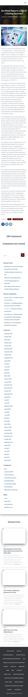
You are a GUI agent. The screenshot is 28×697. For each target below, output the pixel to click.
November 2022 (8, 351)
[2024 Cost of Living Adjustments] (14, 616)
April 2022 (6, 373)
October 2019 (7, 439)
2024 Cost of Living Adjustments (12, 277)
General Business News (10, 477)
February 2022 (8, 379)
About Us (19, 651)
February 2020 (8, 427)
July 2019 (6, 448)
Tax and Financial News (10, 484)
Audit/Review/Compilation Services (11, 658)
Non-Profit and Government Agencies (14, 678)
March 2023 (7, 339)
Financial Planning (9, 474)
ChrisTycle (7, 303)
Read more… (18, 564)
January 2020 (7, 430)
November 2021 (8, 388)
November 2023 (8, 333)
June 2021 (7, 403)
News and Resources (18, 674)
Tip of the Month (8, 486)
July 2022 (6, 364)
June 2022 (7, 367)
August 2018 (7, 460)
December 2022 (8, 348)
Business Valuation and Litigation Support (14, 662)
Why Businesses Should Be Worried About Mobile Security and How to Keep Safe (13, 317)
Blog (9, 219)
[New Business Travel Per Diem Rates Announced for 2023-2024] (14, 536)
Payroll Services (19, 682)
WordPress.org (8, 507)
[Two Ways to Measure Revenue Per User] (14, 577)
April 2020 (6, 421)
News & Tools (7, 674)
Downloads (21, 666)
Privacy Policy (10, 651)
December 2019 (8, 433)
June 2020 (7, 415)
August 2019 (7, 445)
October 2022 (7, 354)
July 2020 (6, 412)
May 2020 (6, 418)
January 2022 (7, 382)
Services (9, 689)
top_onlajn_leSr (8, 314)
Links (13, 670)
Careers (6, 666)
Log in (5, 498)
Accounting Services (8, 655)
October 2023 (7, 336)
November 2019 (8, 436)
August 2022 (7, 361)
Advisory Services (20, 655)
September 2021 (8, 394)
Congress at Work (8, 471)
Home (7, 670)
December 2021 (8, 385)
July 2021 (6, 400)
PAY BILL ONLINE (8, 682)
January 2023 (7, 345)
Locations (19, 670)
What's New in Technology (10, 490)
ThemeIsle (19, 693)
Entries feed (7, 501)
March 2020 (7, 424)
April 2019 (6, 457)
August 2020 (7, 409)
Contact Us (13, 666)
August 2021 (7, 397)
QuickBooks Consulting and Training (14, 685)
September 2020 (8, 406)
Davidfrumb (7, 322)
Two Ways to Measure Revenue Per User (12, 591)
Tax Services (17, 689)
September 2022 (8, 357)
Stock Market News (17, 219)
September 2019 (8, 442)
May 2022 (6, 370)
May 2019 (6, 454)
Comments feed (8, 504)
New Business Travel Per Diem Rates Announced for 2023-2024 (13, 551)
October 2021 (7, 391)
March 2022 (7, 376)
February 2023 (8, 342)
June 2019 (7, 451)
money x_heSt (7, 297)
